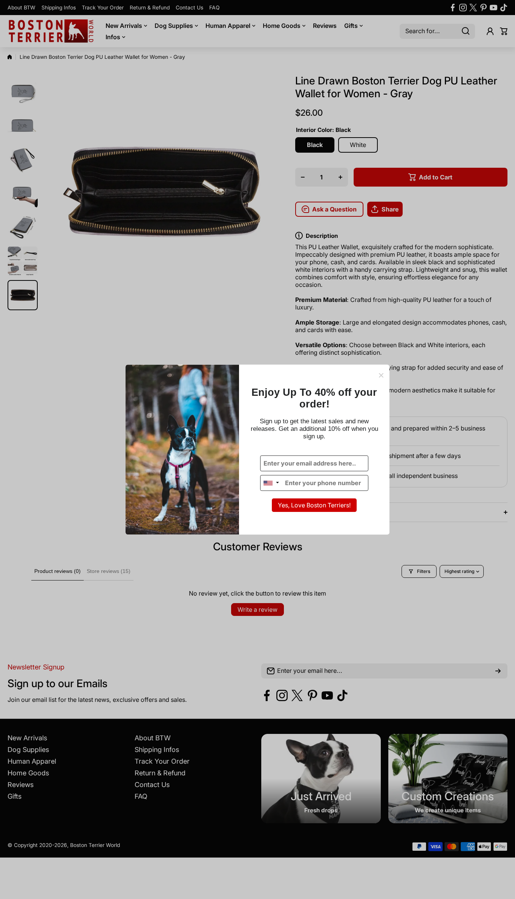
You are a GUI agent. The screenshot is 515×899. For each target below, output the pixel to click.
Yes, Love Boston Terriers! (314, 505)
